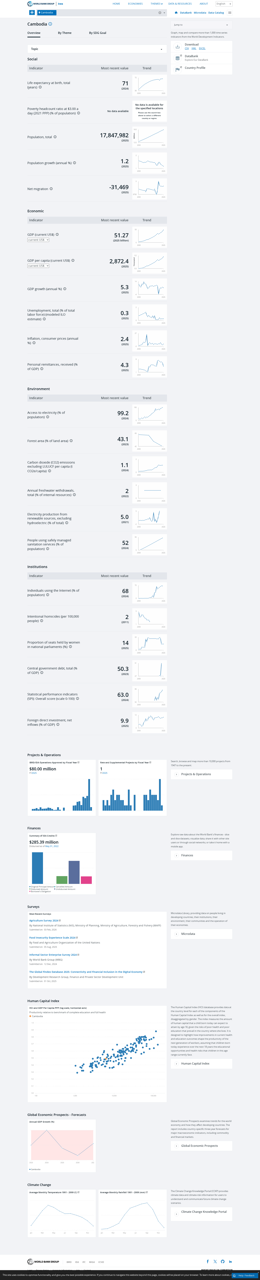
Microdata (200, 12)
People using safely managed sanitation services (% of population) (49, 544)
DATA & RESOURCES (180, 3)
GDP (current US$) (40, 235)
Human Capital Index (195, 1063)
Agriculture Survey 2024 (43, 920)
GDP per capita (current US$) (48, 261)
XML (194, 48)
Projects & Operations (196, 774)
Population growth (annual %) (49, 163)
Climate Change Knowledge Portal (204, 1212)
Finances (187, 855)
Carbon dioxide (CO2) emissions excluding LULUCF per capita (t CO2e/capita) (51, 467)
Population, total (39, 137)
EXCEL (202, 48)
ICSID (101, 1262)
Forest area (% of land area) (47, 441)
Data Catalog (216, 12)
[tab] (33, 34)
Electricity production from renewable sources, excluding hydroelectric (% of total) (49, 518)
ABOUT (204, 3)
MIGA (92, 1262)
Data (60, 4)
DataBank (186, 12)
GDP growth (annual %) (44, 289)
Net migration (37, 189)
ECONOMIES (135, 3)
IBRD (69, 1262)
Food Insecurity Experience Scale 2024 (52, 937)
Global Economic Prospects (199, 1146)
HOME (116, 3)
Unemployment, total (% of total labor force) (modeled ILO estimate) (51, 315)
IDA (77, 1262)
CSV (187, 48)
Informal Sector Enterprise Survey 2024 (53, 954)
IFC (84, 1262)
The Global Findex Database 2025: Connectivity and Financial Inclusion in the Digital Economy (86, 971)
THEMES (155, 3)
